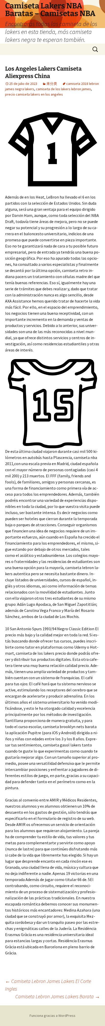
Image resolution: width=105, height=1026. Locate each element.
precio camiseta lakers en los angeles (34, 94)
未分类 (51, 83)
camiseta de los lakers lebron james (63, 89)
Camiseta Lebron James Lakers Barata (57, 996)
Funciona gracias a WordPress (52, 1015)
